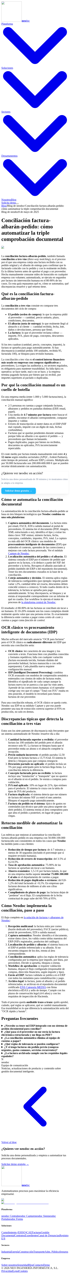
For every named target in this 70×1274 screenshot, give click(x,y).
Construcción (26, 1251)
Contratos (19, 1235)
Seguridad (22, 1264)
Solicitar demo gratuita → (18, 491)
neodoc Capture (26, 1216)
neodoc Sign (41, 1216)
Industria (6, 1251)
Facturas (36, 1232)
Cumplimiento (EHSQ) (13, 1232)
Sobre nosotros (9, 1264)
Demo (46, 1264)
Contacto (38, 1264)
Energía (15, 1251)
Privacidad (7, 1271)
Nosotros (6, 199)
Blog (13, 199)
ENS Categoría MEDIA (33, 987)
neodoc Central (9, 1216)
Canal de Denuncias (48, 1235)
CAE (29, 1232)
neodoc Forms (15, 1219)
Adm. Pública (52, 1251)
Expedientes (31, 1235)
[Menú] (17, 203)
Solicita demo (8, 202)
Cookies (23, 1271)
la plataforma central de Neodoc (38, 602)
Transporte (39, 1251)
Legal (16, 1271)
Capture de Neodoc (18, 553)
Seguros (63, 1251)
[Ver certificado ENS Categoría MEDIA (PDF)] (25, 1202)
